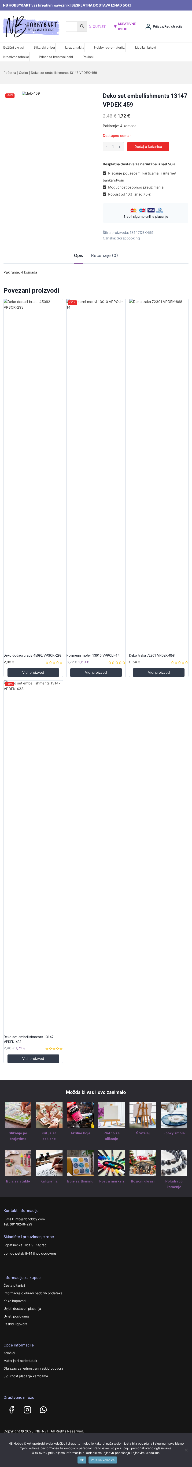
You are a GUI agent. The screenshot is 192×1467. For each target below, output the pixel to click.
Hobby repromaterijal (109, 47)
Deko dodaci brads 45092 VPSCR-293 (33, 655)
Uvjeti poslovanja (17, 1316)
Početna (10, 73)
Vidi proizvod (33, 672)
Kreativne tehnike (16, 57)
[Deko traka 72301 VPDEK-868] (158, 474)
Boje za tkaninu (80, 1181)
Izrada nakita (74, 47)
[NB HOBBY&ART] (31, 26)
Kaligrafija (49, 1181)
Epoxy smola (174, 1133)
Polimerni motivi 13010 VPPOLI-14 (92, 655)
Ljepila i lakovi (145, 47)
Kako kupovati (15, 1301)
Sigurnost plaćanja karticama (26, 1376)
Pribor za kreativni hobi (56, 57)
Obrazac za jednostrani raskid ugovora (33, 1368)
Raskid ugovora (15, 1324)
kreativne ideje (127, 26)
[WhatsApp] (43, 1410)
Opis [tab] (78, 255)
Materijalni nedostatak (20, 1361)
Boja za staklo (18, 1181)
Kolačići (9, 1353)
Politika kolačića (102, 1460)
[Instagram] (27, 1410)
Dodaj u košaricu (148, 146)
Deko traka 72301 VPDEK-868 (152, 655)
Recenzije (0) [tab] (104, 255)
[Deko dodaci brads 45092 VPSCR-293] (33, 474)
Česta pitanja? (14, 1285)
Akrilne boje (80, 1133)
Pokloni (88, 57)
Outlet (99, 26)
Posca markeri (111, 1181)
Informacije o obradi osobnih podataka (33, 1293)
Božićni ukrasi (13, 47)
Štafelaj (143, 1133)
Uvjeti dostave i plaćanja (22, 1308)
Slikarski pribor (44, 47)
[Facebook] (11, 1410)
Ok (82, 1460)
